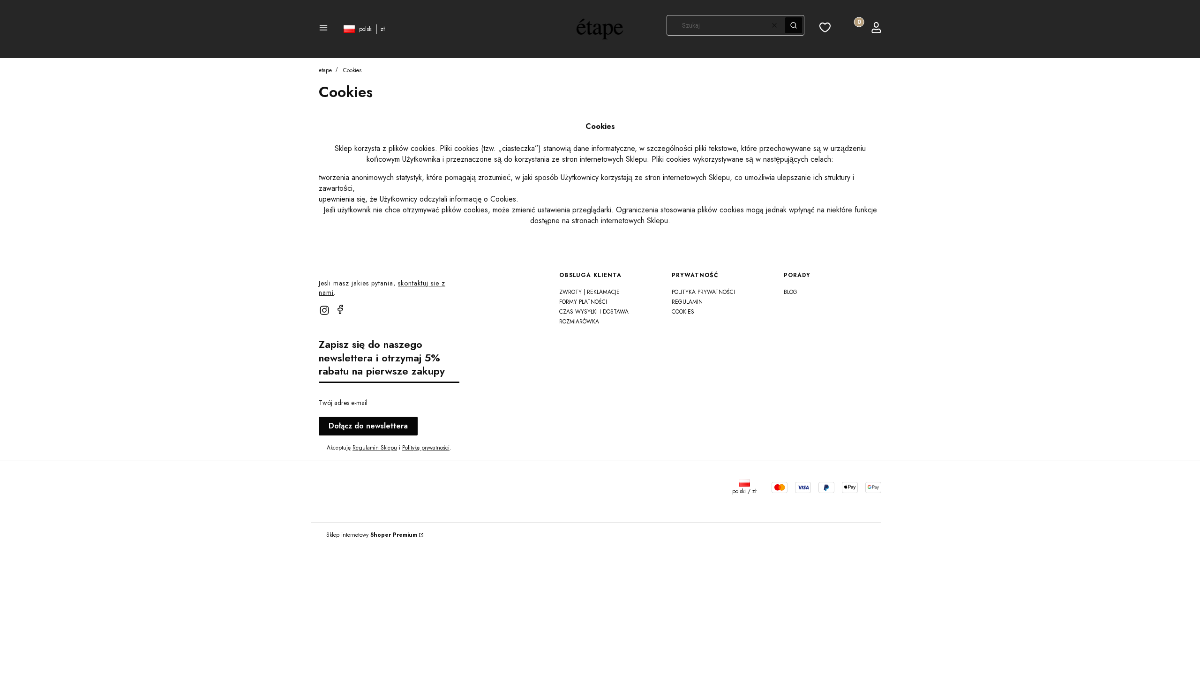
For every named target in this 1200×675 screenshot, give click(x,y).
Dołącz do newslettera (368, 425)
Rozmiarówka (579, 321)
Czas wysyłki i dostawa (594, 312)
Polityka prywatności (703, 292)
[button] (323, 29)
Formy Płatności (583, 302)
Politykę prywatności (426, 447)
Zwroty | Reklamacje (589, 292)
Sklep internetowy (371, 535)
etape (325, 70)
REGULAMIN (687, 302)
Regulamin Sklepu (374, 447)
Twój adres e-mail (343, 402)
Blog (790, 292)
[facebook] (340, 309)
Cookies (683, 312)
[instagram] (324, 310)
